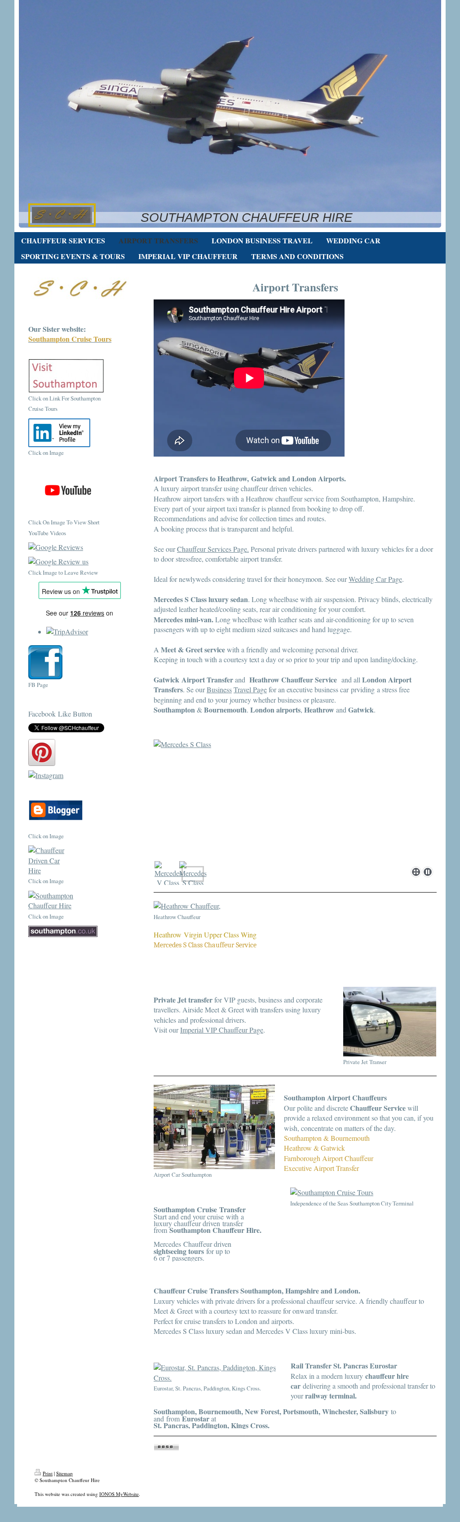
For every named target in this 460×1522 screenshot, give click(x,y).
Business (219, 689)
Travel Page (250, 689)
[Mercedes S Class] (295, 801)
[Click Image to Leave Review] (72, 562)
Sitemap (64, 1473)
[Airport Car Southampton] (214, 1127)
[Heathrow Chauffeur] (213, 906)
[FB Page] (45, 662)
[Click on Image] (59, 432)
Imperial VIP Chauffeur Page (221, 1029)
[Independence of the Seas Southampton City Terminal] (363, 1192)
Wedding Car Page (375, 579)
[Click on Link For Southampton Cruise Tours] (66, 376)
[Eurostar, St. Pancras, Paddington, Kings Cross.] (218, 1373)
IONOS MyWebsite (119, 1494)
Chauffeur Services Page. (213, 549)
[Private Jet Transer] (389, 1021)
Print (48, 1473)
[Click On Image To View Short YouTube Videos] (72, 489)
